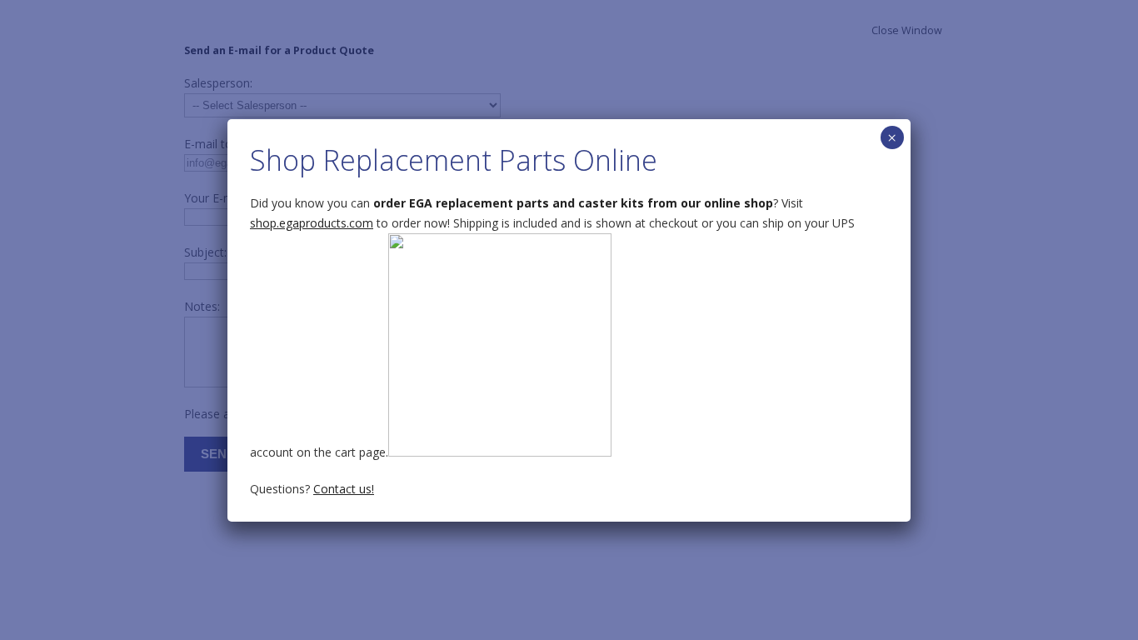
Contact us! (343, 489)
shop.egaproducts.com (311, 223)
